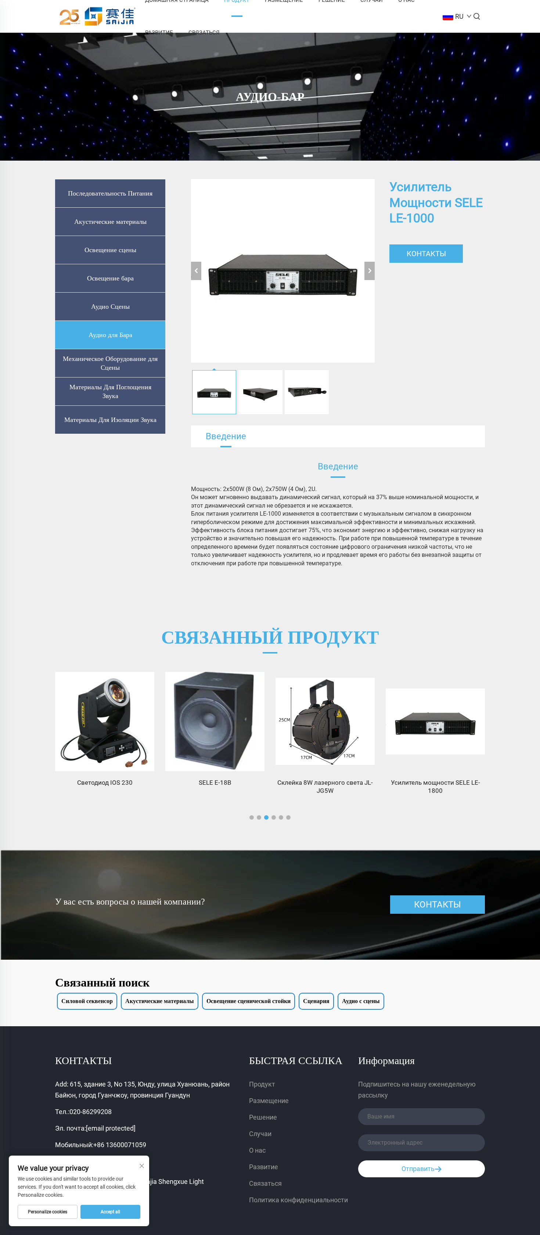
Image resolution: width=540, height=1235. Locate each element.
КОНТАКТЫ (426, 253)
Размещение (269, 1101)
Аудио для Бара (110, 335)
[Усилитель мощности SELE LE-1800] (435, 721)
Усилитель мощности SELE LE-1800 (435, 786)
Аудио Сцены (110, 306)
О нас (257, 1150)
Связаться (204, 32)
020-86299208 (90, 1112)
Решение (263, 1117)
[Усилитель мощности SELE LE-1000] (283, 271)
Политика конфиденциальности (298, 1200)
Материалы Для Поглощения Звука (110, 391)
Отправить (418, 1169)
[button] (251, 817)
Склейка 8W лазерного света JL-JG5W (325, 786)
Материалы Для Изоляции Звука (110, 419)
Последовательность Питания (110, 193)
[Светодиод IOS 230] (104, 721)
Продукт (262, 1084)
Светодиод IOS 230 (105, 782)
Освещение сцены (110, 250)
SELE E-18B (215, 782)
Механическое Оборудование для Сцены (110, 363)
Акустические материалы (110, 221)
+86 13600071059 (119, 1145)
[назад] (196, 271)
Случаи (260, 1134)
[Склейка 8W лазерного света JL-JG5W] (325, 721)
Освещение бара (110, 278)
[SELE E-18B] (214, 721)
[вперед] (369, 271)
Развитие (159, 32)
